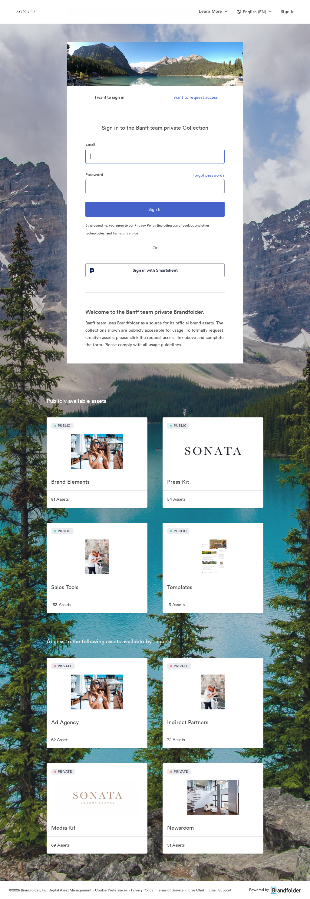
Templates (179, 587)
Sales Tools (64, 587)
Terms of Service (125, 233)
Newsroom (180, 827)
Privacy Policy (145, 225)
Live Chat (195, 890)
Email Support (219, 890)
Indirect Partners (187, 722)
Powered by (259, 889)
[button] (254, 12)
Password (94, 174)
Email (90, 144)
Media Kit (63, 827)
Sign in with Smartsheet (155, 270)
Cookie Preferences (111, 890)
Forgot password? (209, 175)
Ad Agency (65, 722)
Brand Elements (70, 481)
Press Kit (178, 481)
